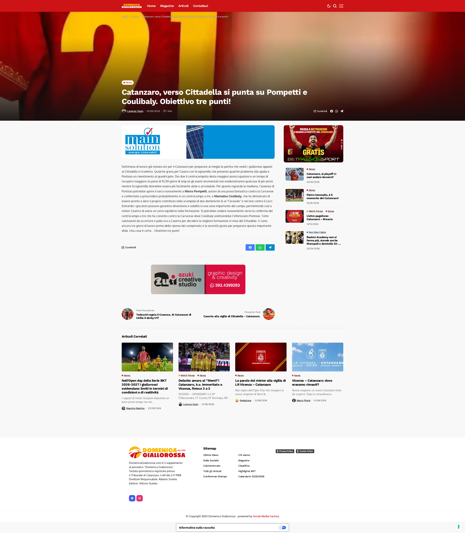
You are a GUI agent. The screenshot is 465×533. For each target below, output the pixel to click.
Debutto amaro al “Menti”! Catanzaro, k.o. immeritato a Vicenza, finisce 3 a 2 (200, 355)
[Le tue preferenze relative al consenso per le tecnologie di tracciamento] (458, 526)
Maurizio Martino (135, 378)
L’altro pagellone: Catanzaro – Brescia (320, 218)
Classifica (244, 436)
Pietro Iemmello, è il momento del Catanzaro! (323, 196)
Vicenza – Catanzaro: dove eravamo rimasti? (312, 353)
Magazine (243, 430)
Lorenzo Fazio (135, 111)
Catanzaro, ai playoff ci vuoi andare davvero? (321, 175)
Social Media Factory (266, 486)
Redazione (245, 370)
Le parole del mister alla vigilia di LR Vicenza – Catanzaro (260, 353)
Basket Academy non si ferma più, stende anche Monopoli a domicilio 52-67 (322, 240)
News (135, 16)
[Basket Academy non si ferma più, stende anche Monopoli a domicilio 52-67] (295, 237)
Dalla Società (211, 430)
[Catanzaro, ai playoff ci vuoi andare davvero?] (295, 174)
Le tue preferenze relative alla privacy (248, 498)
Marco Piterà (303, 370)
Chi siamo (244, 425)
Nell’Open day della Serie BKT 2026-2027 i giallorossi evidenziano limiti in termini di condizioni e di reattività (145, 357)
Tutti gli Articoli (212, 441)
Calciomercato (211, 436)
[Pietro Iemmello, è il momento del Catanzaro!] (295, 195)
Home (125, 16)
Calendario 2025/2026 (251, 446)
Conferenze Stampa (215, 446)
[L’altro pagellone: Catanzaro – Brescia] (295, 216)
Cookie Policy (306, 421)
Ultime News (210, 425)
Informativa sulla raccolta (197, 498)
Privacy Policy (286, 421)
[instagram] (139, 468)
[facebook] (132, 468)
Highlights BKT (247, 441)
